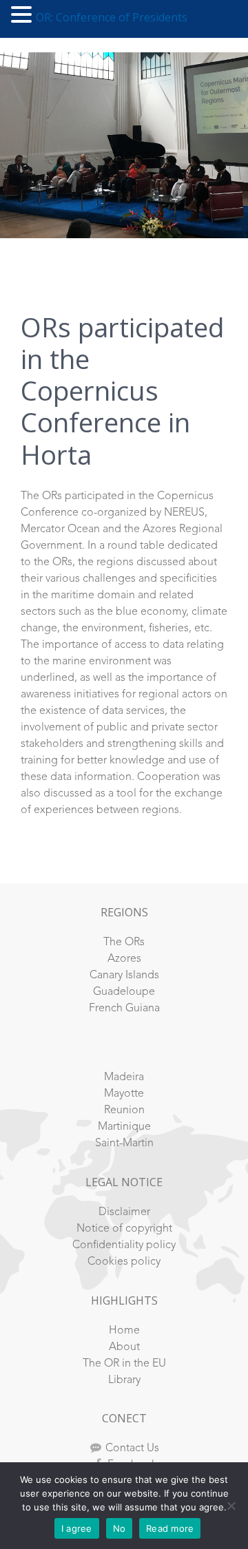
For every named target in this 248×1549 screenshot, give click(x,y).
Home (124, 1330)
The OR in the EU (124, 1363)
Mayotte (124, 1093)
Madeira (124, 1077)
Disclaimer (124, 1212)
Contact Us (132, 1448)
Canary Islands (124, 975)
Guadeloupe (124, 992)
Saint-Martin (124, 1143)
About (124, 1347)
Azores (124, 959)
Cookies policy (124, 1261)
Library (124, 1380)
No (119, 1528)
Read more (170, 1528)
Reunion (124, 1110)
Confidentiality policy (124, 1245)
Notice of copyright (124, 1228)
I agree (76, 1528)
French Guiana (124, 1008)
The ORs (124, 942)
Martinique (124, 1126)
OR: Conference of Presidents (111, 17)
